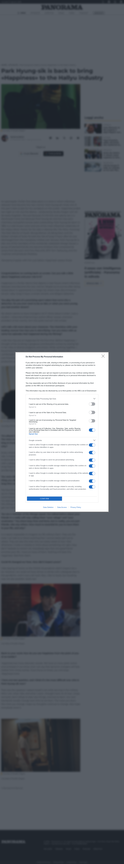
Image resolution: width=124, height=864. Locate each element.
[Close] (104, 357)
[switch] (92, 404)
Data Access (62, 507)
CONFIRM (44, 499)
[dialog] (62, 432)
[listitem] (62, 398)
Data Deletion (48, 507)
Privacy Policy (75, 507)
